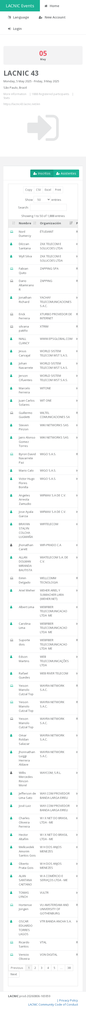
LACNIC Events (20, 5)
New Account (55, 17)
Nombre (25, 223)
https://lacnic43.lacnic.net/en (21, 104)
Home (54, 6)
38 (69, 968)
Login (17, 28)
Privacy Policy (68, 1000)
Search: (23, 207)
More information (14, 94)
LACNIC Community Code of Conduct (53, 1004)
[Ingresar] (43, 127)
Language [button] (20, 17)
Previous (17, 968)
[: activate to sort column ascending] (12, 223)
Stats (6, 98)
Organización (50, 223)
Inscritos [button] (43, 173)
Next (14, 974)
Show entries (43, 200)
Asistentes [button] (68, 173)
